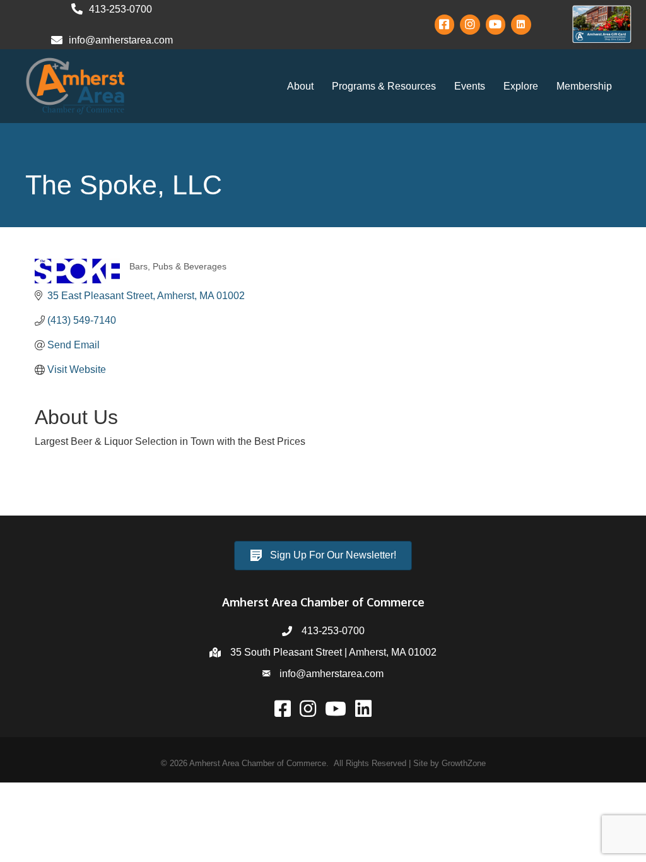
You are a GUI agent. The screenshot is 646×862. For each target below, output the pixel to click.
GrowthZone (464, 763)
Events (469, 86)
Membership (584, 86)
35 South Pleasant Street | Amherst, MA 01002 (333, 652)
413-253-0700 (333, 630)
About (300, 86)
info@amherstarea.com (331, 673)
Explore (520, 86)
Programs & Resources (384, 86)
